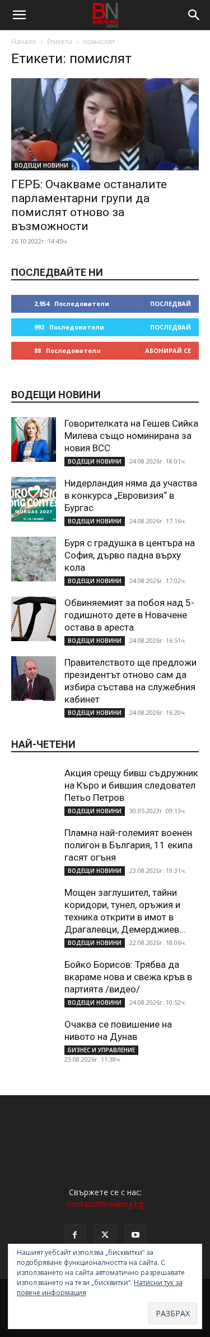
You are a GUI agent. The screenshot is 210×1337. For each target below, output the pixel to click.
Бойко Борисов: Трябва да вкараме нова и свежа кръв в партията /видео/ (128, 977)
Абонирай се (168, 350)
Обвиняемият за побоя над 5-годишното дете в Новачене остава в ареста (129, 615)
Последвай (170, 303)
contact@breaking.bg (105, 1203)
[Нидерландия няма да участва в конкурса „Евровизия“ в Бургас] (33, 499)
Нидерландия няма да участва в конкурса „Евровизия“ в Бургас (130, 495)
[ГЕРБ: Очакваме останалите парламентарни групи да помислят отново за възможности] (105, 124)
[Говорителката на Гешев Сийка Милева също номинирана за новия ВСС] (33, 439)
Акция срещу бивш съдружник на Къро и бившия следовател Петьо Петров (131, 785)
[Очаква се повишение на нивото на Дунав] (33, 1040)
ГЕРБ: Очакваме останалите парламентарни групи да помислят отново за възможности (89, 205)
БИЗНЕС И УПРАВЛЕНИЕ (101, 1050)
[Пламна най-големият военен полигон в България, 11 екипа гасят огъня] (33, 849)
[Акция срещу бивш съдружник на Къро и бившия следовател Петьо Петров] (33, 789)
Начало (23, 41)
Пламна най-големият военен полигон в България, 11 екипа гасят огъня (128, 845)
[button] (19, 15)
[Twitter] (105, 1235)
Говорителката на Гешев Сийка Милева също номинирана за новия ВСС (131, 435)
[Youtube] (135, 1235)
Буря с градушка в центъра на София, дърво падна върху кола (129, 555)
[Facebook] (75, 1235)
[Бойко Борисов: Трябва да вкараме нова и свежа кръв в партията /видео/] (33, 980)
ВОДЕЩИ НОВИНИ (41, 165)
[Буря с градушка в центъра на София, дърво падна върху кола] (33, 559)
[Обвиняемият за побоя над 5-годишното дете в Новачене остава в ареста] (33, 618)
